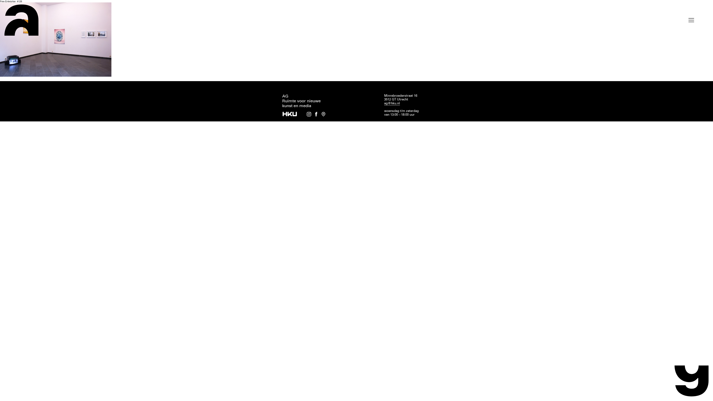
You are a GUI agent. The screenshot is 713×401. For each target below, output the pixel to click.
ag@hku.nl (392, 103)
